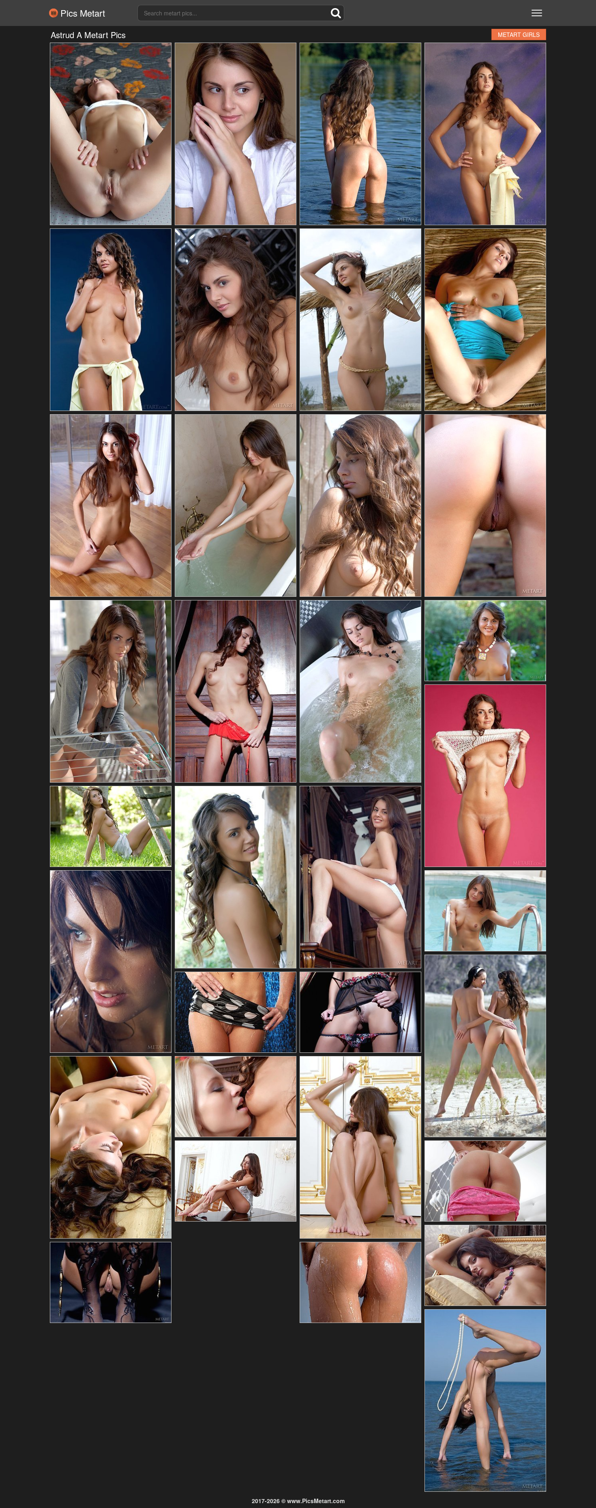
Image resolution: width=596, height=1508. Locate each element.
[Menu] (537, 13)
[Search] (336, 13)
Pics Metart (81, 13)
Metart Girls (519, 34)
